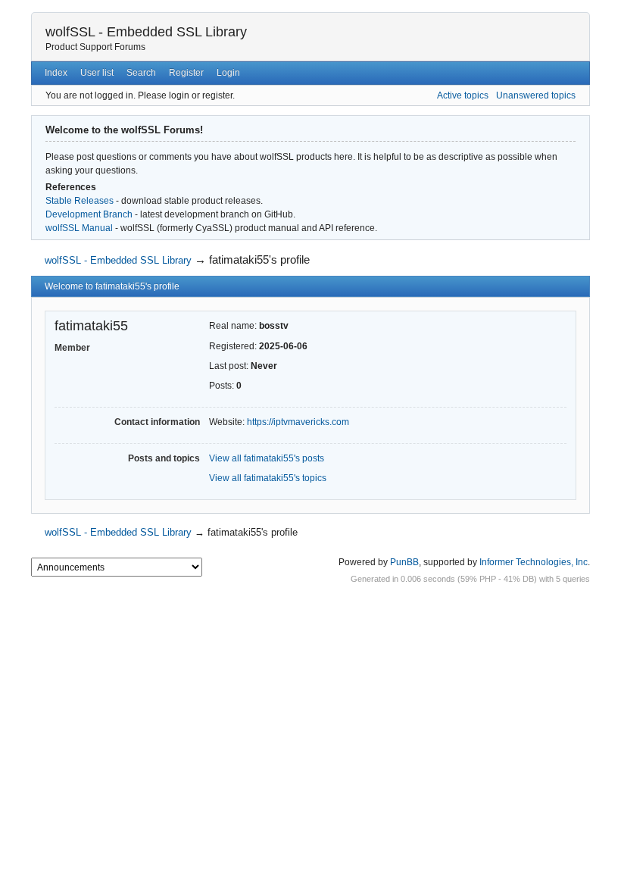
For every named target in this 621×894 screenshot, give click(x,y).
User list (97, 72)
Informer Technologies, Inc (533, 562)
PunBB (404, 562)
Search (141, 72)
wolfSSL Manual (79, 228)
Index (56, 72)
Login (228, 72)
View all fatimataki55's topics (267, 478)
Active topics (462, 95)
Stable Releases (79, 200)
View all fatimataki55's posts (266, 458)
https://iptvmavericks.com (298, 422)
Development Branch (89, 214)
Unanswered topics (536, 95)
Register (186, 72)
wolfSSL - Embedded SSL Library (146, 31)
